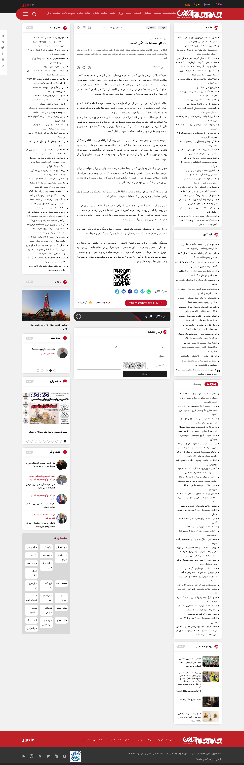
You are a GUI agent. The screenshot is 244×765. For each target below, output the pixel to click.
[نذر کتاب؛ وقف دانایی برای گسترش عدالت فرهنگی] (61, 501)
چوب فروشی (61, 547)
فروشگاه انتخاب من (47, 586)
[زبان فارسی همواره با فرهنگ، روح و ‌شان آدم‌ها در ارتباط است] (61, 465)
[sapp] (3, 61)
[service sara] (207, 5)
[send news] (84, 27)
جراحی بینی (32, 547)
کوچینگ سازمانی (48, 610)
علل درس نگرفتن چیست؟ (43, 349)
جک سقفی (62, 620)
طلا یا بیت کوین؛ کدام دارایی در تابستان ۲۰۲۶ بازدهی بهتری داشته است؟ (189, 717)
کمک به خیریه (63, 598)
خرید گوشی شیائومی (62, 557)
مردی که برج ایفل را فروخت (190, 699)
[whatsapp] (149, 291)
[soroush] (117, 291)
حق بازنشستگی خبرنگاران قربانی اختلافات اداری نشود (40, 486)
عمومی (151, 27)
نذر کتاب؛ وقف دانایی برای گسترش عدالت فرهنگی (40, 505)
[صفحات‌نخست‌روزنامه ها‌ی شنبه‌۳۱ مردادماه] (46, 408)
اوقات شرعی (98, 740)
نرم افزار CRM (33, 573)
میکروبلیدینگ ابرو (46, 598)
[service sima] (197, 5)
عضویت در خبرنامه (126, 740)
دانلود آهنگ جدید (47, 565)
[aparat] (3, 55)
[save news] (89, 28)
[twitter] (3, 49)
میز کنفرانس (31, 628)
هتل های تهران (33, 586)
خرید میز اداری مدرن (47, 623)
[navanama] (218, 5)
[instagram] (3, 37)
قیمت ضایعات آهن (31, 598)
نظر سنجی (85, 740)
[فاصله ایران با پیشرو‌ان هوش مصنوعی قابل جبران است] (61, 520)
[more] (181, 646)
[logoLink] (199, 14)
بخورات (34, 555)
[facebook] (130, 291)
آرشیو (140, 740)
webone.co (61, 583)
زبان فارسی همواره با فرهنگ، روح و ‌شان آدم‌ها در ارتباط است (40, 465)
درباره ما (159, 740)
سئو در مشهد (31, 563)
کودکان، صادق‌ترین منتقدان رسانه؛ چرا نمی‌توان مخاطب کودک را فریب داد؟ (190, 662)
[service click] (187, 5)
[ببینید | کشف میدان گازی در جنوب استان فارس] (46, 305)
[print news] (78, 28)
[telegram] (3, 43)
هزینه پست (47, 555)
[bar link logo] (28, 5)
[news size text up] (78, 68)
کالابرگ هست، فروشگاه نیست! (188, 691)
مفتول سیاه (62, 608)
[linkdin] (124, 291)
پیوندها (149, 740)
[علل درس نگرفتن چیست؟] (62, 353)
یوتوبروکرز (48, 547)
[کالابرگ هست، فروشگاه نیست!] (210, 682)
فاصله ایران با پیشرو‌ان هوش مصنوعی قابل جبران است (40, 525)
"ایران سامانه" (202, 759)
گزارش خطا (82, 303)
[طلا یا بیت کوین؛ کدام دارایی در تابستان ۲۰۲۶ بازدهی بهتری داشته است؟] (210, 717)
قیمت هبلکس (33, 610)
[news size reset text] (84, 68)
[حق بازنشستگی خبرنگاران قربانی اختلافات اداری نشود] (61, 482)
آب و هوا (111, 740)
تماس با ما (170, 740)
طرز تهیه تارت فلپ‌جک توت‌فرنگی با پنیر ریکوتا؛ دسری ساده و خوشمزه (196, 372)
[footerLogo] (202, 740)
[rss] (3, 67)
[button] (55, 370)
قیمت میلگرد (31, 620)
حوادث (162, 27)
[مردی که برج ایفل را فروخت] (210, 702)
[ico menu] (26, 14)
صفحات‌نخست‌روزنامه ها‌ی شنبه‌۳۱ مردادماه (48, 432)
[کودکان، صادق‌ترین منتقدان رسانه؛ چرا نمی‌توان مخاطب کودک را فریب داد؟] (210, 662)
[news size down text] (89, 68)
